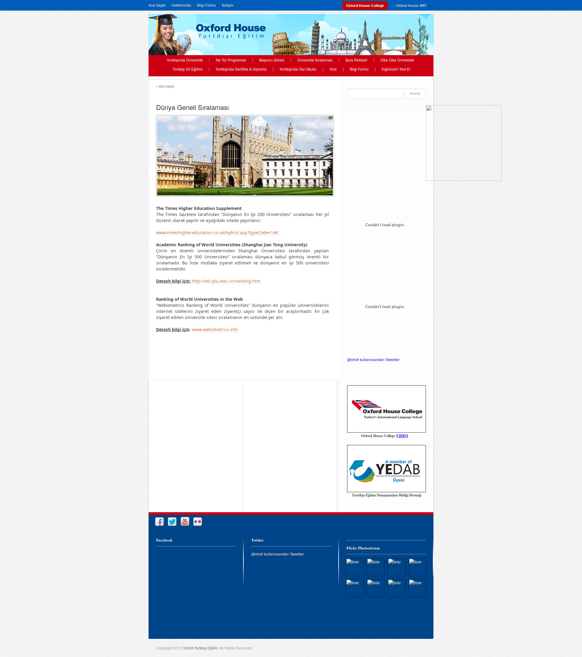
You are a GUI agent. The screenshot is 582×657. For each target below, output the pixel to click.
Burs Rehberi (356, 60)
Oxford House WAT (411, 5)
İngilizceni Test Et (396, 69)
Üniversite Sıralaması (315, 60)
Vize (333, 69)
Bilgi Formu (206, 5)
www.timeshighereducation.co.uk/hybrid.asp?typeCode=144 (219, 232)
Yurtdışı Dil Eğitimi (187, 69)
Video (402, 435)
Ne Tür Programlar (231, 60)
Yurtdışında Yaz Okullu (297, 69)
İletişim (227, 5)
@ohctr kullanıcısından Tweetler (373, 359)
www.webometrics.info (215, 329)
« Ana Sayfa (165, 86)
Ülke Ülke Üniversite (397, 60)
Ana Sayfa (157, 5)
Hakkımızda (181, 5)
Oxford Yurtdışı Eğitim (200, 647)
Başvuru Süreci (271, 60)
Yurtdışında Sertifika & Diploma (241, 69)
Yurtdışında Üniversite (185, 60)
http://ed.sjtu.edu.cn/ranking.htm (227, 281)
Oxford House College (365, 5)
